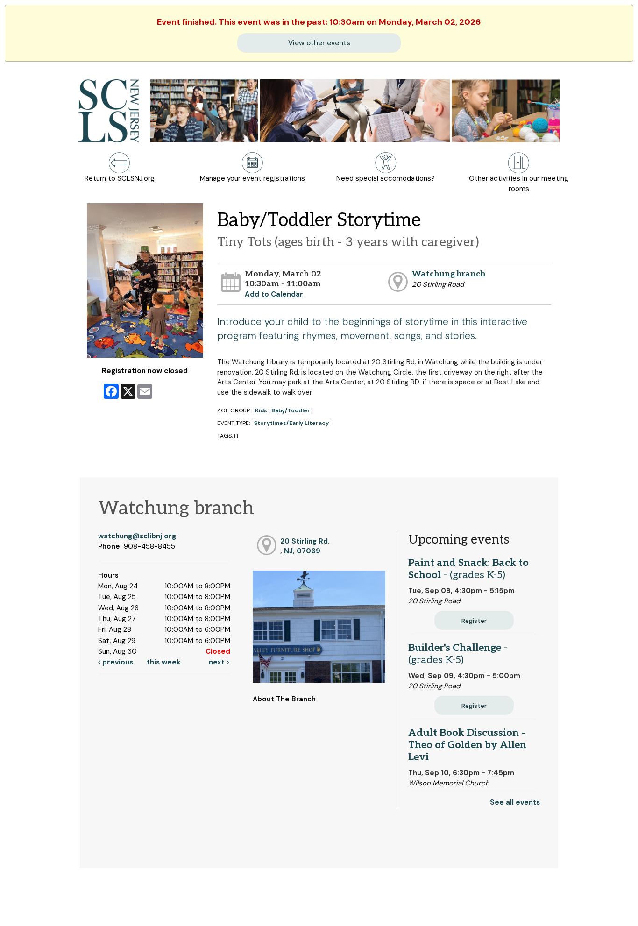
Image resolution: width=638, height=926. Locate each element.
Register (474, 620)
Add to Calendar (274, 294)
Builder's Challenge (457, 654)
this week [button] (164, 662)
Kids (261, 410)
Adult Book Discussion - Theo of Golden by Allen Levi (467, 745)
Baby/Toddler (290, 410)
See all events (515, 802)
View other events (319, 43)
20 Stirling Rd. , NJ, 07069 (305, 546)
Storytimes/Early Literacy (291, 423)
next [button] (218, 662)
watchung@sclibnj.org (137, 536)
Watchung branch (449, 274)
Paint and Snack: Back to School (468, 569)
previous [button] (116, 662)
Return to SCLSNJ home (43, 911)
